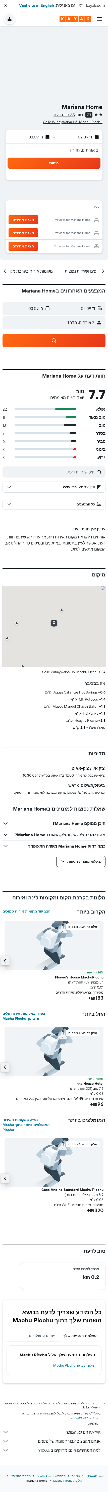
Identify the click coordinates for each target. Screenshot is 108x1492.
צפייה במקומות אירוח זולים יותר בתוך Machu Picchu (24, 1016)
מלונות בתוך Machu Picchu (73, 1365)
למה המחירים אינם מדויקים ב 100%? (69, 1450)
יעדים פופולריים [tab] (42, 1335)
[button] (5, 5)
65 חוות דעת (64, 114)
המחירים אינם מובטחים (85, 1417)
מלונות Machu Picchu (67, 1480)
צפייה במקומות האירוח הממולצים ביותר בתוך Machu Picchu (26, 1124)
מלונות (76, 1476)
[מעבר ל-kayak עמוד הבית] (75, 19)
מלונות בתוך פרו (21, 1476)
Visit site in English (36, 5)
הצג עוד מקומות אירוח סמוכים (26, 911)
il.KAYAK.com (94, 1476)
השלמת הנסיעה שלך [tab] (80, 1335)
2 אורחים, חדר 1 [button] (84, 150)
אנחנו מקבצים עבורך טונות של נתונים (69, 1441)
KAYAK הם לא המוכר (83, 1432)
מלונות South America (51, 1476)
